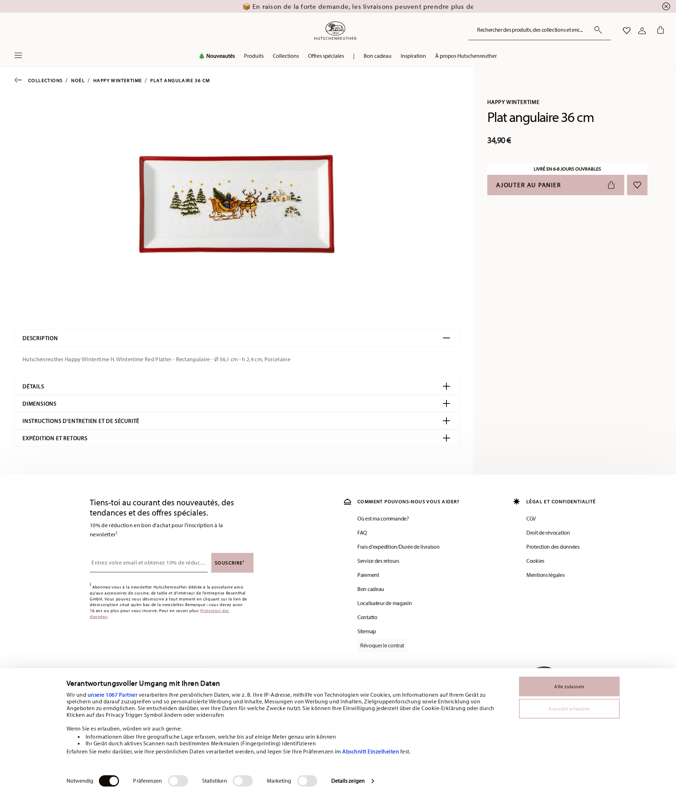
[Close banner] (666, 6)
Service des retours (378, 560)
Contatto (367, 617)
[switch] (178, 781)
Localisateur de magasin (384, 602)
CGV (531, 518)
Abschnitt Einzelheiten (370, 751)
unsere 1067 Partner (113, 694)
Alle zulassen (569, 686)
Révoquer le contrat (382, 645)
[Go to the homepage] (335, 30)
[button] (216, 57)
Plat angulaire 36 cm (180, 80)
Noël (78, 80)
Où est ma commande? (383, 518)
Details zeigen (348, 780)
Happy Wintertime (117, 80)
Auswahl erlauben (569, 708)
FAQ (362, 532)
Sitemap (366, 631)
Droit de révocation (548, 532)
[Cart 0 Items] (659, 31)
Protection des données (553, 546)
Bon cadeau (370, 588)
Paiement (368, 574)
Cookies (535, 560)
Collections (45, 80)
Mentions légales (545, 574)
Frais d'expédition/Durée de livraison (398, 546)
